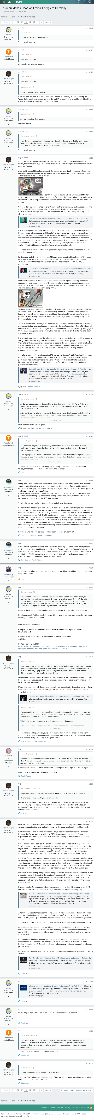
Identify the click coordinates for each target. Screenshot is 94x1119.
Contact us (45, 1108)
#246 (91, 158)
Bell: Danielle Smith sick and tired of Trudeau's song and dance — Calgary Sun (60, 958)
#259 (91, 1031)
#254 (91, 749)
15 (34, 22)
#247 (91, 395)
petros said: (24, 55)
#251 (91, 568)
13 (26, 22)
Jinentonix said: (26, 592)
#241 (91, 28)
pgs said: (23, 33)
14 (30, 22)
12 (22, 22)
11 (18, 22)
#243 (91, 72)
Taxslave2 (8, 57)
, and (38, 428)
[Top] (88, 1107)
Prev (6, 22)
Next (47, 22)
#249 (91, 480)
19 (41, 22)
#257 (91, 982)
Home (83, 1108)
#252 (91, 587)
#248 (91, 436)
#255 (91, 784)
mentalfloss (7, 11)
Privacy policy (70, 1108)
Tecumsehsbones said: (29, 788)
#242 (91, 50)
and (32, 387)
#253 (91, 657)
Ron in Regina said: (27, 136)
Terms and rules (57, 1108)
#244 (91, 110)
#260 (91, 1063)
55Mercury (8, 574)
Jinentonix (8, 487)
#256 (91, 821)
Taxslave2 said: (26, 87)
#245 (91, 132)
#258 (91, 1009)
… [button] (14, 22)
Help (78, 1108)
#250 (91, 543)
